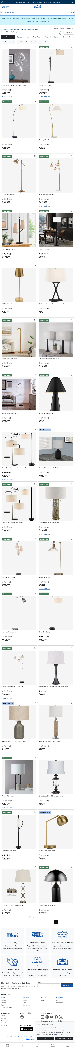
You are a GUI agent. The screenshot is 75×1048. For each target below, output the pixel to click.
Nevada (25, 998)
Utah (3, 998)
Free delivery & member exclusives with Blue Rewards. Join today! (37, 2)
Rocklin (58, 1000)
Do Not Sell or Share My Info (36, 1039)
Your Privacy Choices (64, 1039)
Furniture (31, 30)
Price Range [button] (37, 37)
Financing (4, 1021)
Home (8, 1037)
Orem (3, 1005)
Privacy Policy (60, 1034)
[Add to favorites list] (35, 47)
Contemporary (14, 30)
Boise (43, 1000)
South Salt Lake (6, 1007)
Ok (45, 1039)
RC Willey (4, 30)
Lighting (14, 32)
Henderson (26, 1000)
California (60, 998)
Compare (33, 917)
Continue (67, 985)
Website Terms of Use (27, 1037)
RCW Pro (4, 1016)
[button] (11, 2)
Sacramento (60, 1003)
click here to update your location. (37, 21)
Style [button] (56, 37)
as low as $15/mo (7, 97)
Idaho (43, 998)
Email (39, 982)
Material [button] (48, 37)
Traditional (23, 30)
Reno (24, 1003)
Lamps (20, 32)
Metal (8, 32)
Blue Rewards (6, 1023)
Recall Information (15, 1037)
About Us (4, 1025)
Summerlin (26, 1005)
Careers (3, 1018)
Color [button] (63, 37)
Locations (5, 995)
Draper (3, 1000)
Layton (3, 1003)
